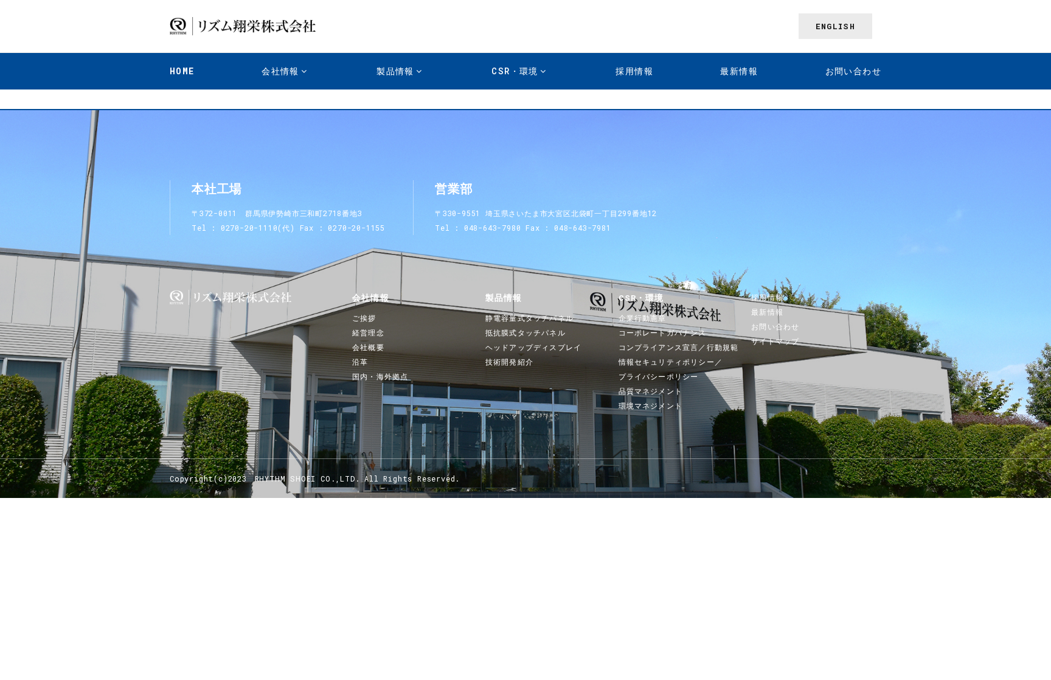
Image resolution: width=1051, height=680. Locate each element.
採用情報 (634, 71)
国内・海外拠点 (380, 376)
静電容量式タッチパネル (529, 318)
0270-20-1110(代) (258, 228)
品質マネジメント (651, 391)
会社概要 (368, 347)
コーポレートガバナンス (663, 332)
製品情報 (503, 297)
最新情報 (739, 71)
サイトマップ (775, 341)
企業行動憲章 (643, 318)
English (835, 26)
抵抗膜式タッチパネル (525, 332)
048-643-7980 (492, 228)
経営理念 (368, 332)
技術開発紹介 (509, 361)
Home (182, 71)
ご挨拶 (364, 318)
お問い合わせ (853, 71)
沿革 (360, 361)
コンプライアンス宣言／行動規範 (679, 347)
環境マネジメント (651, 405)
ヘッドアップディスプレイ (533, 347)
